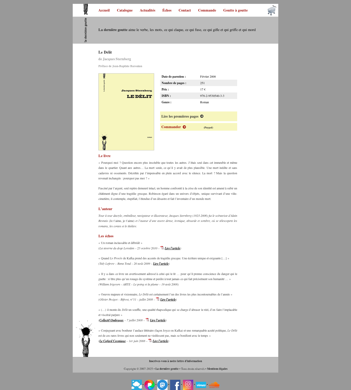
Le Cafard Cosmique (112, 341)
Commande (207, 10)
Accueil (104, 10)
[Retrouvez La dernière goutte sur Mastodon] (162, 384)
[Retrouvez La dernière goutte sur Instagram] (188, 384)
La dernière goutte (167, 369)
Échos (166, 10)
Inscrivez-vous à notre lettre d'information (175, 361)
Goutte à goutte (235, 10)
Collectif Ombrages (111, 320)
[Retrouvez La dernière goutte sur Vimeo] (201, 384)
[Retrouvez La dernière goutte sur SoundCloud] (214, 384)
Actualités (147, 10)
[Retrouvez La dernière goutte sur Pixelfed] (149, 384)
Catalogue (125, 10)
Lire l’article (172, 248)
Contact (185, 10)
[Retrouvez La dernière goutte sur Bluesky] (137, 384)
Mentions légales (217, 369)
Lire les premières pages (179, 116)
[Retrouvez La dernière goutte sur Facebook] (175, 384)
